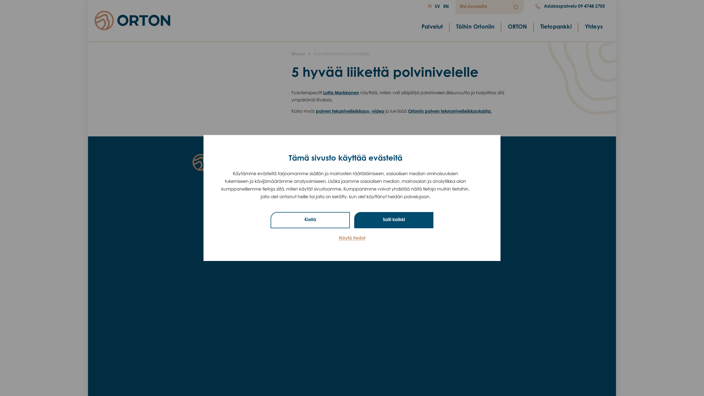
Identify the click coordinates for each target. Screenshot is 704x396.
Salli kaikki (394, 220)
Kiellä (310, 220)
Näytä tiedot (352, 238)
